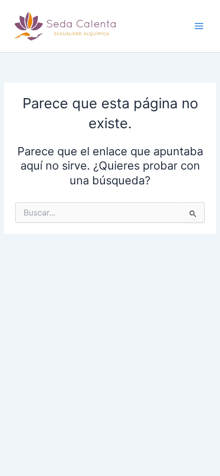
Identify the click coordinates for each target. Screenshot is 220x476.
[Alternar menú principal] (199, 26)
